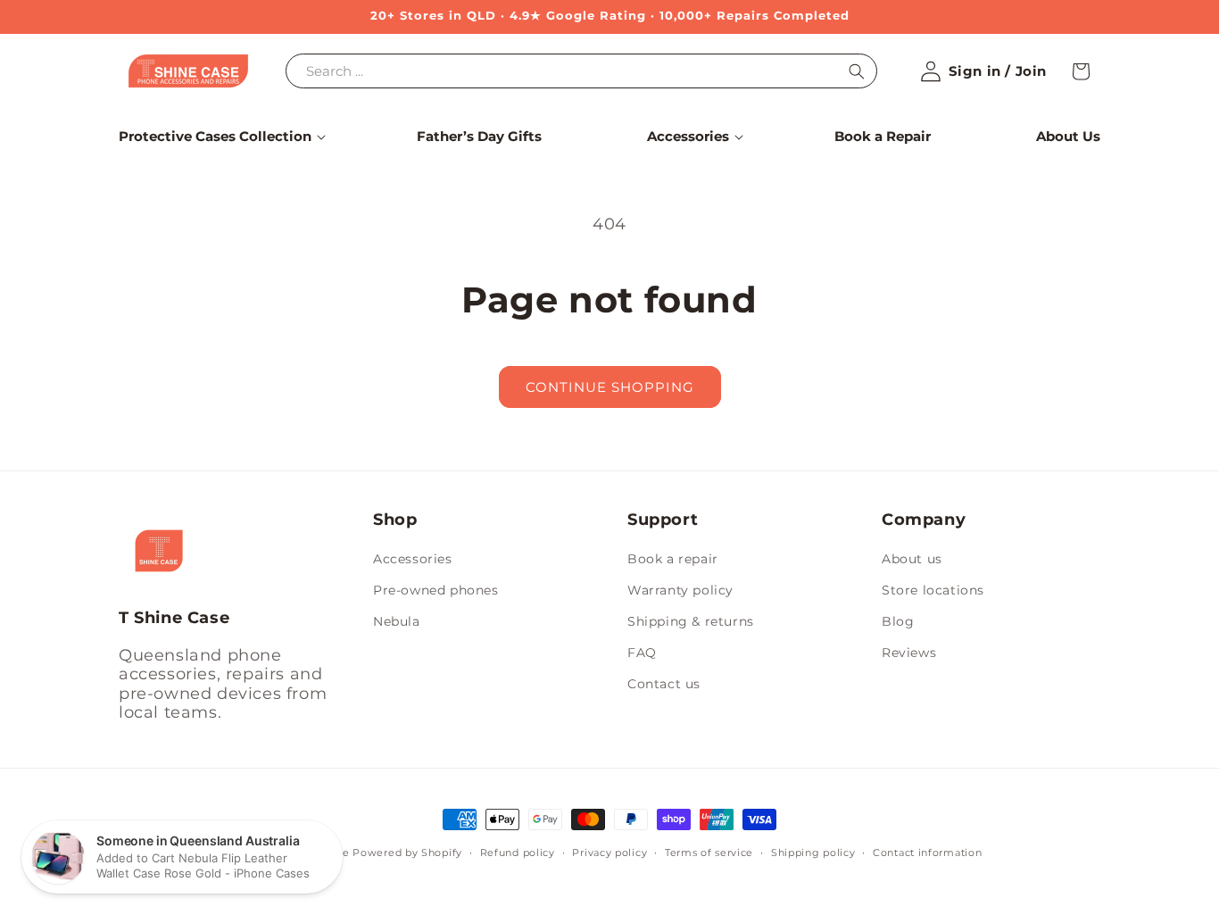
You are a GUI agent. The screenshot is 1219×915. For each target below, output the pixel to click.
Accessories (412, 559)
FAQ (642, 653)
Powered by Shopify (407, 852)
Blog (898, 621)
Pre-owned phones (436, 590)
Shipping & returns (690, 621)
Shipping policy (813, 852)
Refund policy (517, 852)
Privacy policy (609, 852)
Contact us (664, 684)
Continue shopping (610, 386)
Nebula (396, 621)
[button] (215, 137)
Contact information (927, 852)
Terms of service (709, 852)
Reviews (909, 653)
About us (912, 559)
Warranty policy (680, 590)
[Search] (857, 71)
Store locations (933, 590)
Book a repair (672, 559)
